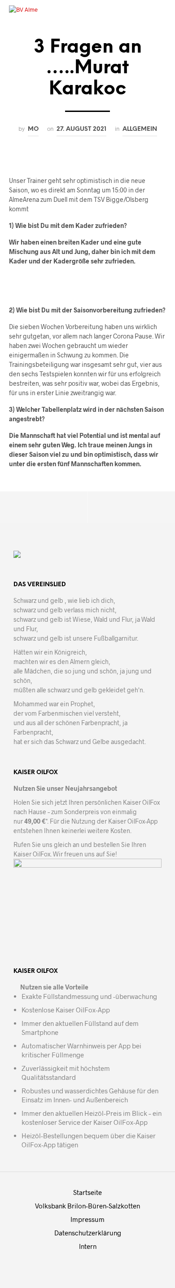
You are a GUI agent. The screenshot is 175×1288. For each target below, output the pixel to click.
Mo (33, 129)
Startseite (87, 1192)
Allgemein (139, 129)
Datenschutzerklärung (87, 1233)
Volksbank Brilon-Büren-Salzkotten (87, 1206)
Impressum (87, 1219)
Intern (87, 1246)
